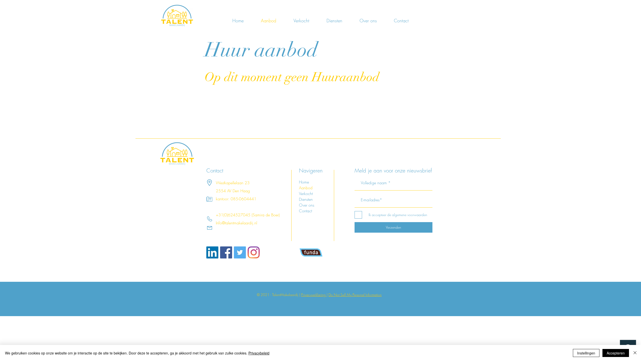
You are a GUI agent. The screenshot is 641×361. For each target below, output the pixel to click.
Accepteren (616, 352)
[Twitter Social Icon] (240, 252)
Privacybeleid (258, 352)
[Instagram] (254, 252)
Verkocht (306, 193)
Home (304, 182)
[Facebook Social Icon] (226, 252)
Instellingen (586, 352)
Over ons (306, 205)
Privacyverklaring (314, 294)
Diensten (306, 199)
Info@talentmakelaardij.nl (236, 223)
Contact (305, 211)
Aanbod (305, 188)
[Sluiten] (635, 353)
